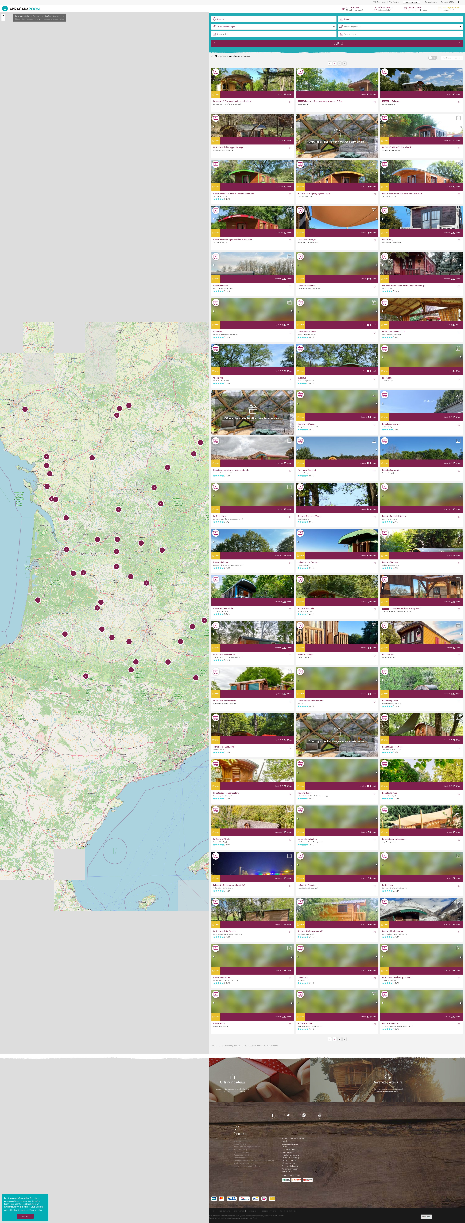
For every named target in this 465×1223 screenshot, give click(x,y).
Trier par (457, 45)
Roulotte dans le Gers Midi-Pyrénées (264, 1033)
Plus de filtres (447, 45)
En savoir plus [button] (35, 1210)
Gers (245, 1033)
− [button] (3, 6)
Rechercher (337, 31)
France (214, 1033)
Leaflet (188, 1222)
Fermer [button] (25, 1216)
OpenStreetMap (196, 1222)
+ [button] (3, 3)
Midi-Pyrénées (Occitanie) (230, 1033)
